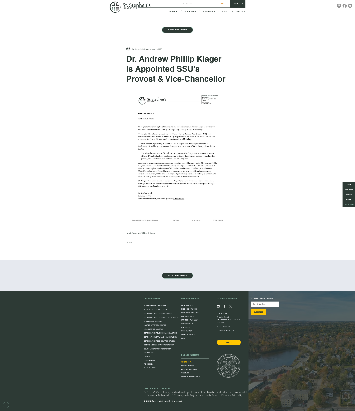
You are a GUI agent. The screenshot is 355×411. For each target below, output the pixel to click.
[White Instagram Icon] (218, 306)
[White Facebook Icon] (224, 306)
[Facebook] (345, 6)
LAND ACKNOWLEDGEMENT (157, 388)
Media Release (132, 233)
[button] (169, 11)
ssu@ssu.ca (225, 326)
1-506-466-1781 (227, 330)
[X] (230, 306)
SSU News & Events (147, 233)
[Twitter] (350, 6)
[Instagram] (339, 6)
